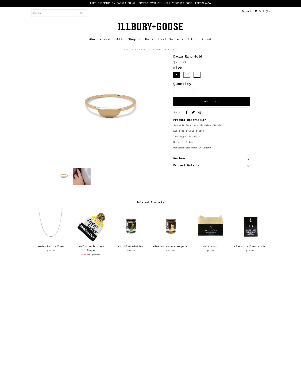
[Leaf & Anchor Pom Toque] (90, 225)
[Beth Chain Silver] (51, 225)
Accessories (142, 49)
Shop (132, 39)
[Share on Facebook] (186, 112)
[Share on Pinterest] (199, 112)
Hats (149, 39)
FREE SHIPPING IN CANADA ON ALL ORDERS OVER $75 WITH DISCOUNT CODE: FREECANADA (150, 3)
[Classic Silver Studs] (250, 225)
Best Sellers (170, 39)
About (207, 39)
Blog (192, 39)
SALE (119, 39)
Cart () (263, 11)
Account (247, 11)
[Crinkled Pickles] (130, 225)
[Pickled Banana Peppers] (170, 225)
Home (126, 49)
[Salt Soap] (210, 225)
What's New (99, 39)
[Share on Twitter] (193, 112)
